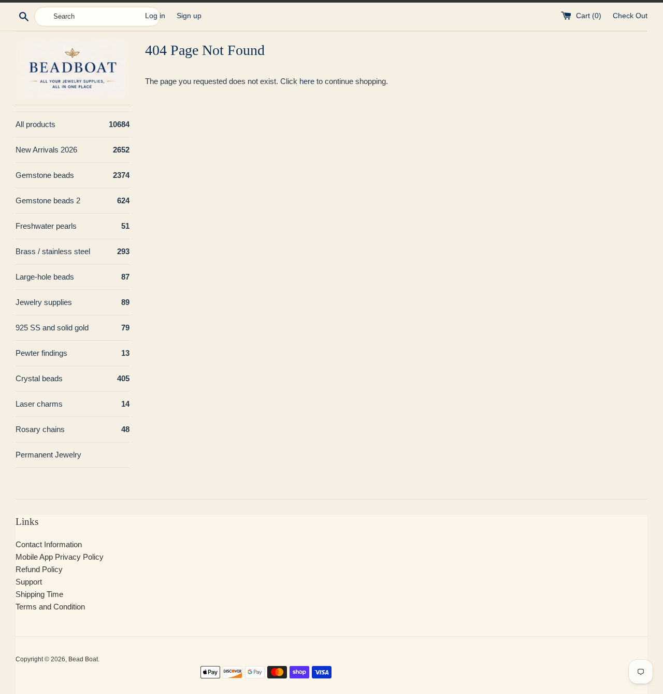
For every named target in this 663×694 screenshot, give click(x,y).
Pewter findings (72, 353)
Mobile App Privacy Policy (60, 556)
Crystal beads (72, 378)
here (306, 81)
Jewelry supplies (72, 302)
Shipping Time (39, 594)
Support (29, 581)
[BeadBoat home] (72, 69)
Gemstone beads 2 (72, 200)
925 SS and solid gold (72, 327)
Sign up (189, 16)
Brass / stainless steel (72, 251)
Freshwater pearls (72, 225)
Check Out (630, 16)
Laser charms (72, 403)
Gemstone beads (72, 175)
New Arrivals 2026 (72, 149)
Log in (155, 16)
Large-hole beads (72, 276)
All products (72, 124)
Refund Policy (39, 569)
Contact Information (49, 544)
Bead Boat (83, 659)
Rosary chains (72, 429)
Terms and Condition (50, 606)
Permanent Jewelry (48, 454)
